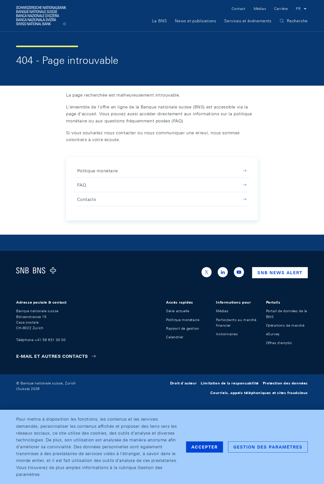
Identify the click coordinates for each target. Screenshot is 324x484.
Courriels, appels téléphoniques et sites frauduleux (259, 392)
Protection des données (285, 383)
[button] (302, 9)
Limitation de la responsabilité (230, 383)
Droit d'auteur (183, 383)
